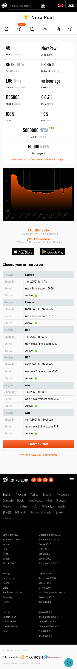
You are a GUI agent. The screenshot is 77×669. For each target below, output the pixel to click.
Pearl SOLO (44, 631)
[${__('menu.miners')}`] (45, 29)
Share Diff (10, 281)
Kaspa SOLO (44, 544)
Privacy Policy (10, 663)
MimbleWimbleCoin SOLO (51, 592)
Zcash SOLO (45, 558)
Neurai (6, 583)
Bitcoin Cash (9, 617)
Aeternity (7, 597)
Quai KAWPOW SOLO (49, 626)
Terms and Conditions (29, 663)
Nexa (5, 554)
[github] (45, 479)
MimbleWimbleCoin (13, 592)
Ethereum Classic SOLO (50, 539)
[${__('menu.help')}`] (70, 29)
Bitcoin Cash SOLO (48, 617)
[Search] (43, 6)
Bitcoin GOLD (9, 563)
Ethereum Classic (12, 539)
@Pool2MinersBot (38, 230)
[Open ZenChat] (68, 662)
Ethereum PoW (10, 535)
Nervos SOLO (45, 612)
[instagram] (39, 479)
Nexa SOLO (44, 554)
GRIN (5, 588)
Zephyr (6, 573)
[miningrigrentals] (52, 657)
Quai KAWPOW (10, 626)
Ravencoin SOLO (47, 578)
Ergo (5, 549)
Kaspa (6, 544)
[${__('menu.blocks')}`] (19, 29)
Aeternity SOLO (46, 597)
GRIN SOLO (44, 588)
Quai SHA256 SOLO (48, 621)
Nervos (6, 612)
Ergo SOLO (44, 549)
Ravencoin (8, 578)
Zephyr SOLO (45, 573)
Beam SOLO (44, 602)
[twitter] (33, 479)
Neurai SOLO (45, 583)
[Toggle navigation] (52, 6)
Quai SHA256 (9, 621)
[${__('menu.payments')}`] (32, 29)
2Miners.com (20, 650)
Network (51, 71)
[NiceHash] (31, 657)
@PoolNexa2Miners (39, 239)
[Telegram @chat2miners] (51, 479)
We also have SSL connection (38, 455)
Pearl (5, 631)
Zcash (6, 558)
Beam (6, 602)
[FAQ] (58, 29)
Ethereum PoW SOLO (49, 535)
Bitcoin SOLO (45, 636)
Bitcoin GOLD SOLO (48, 563)
